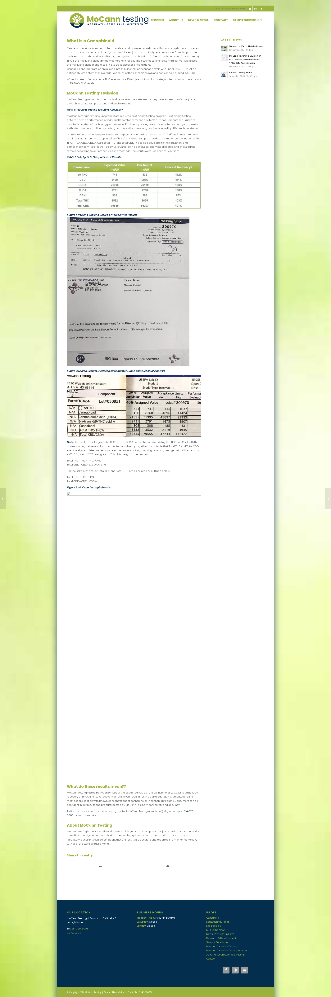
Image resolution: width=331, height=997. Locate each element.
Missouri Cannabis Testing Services (226, 950)
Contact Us (74, 932)
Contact (210, 958)
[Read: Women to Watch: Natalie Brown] (224, 48)
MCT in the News (215, 930)
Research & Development (221, 938)
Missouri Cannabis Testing (221, 946)
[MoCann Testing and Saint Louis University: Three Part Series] (328, 498)
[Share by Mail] (167, 866)
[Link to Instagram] (255, 8)
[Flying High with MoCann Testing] (3, 498)
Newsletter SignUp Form (220, 934)
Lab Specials (213, 925)
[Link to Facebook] (261, 8)
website (92, 815)
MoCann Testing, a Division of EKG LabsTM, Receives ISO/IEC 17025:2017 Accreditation (245, 59)
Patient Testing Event (240, 72)
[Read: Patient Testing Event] (224, 74)
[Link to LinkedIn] (249, 8)
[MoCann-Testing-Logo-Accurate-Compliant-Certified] (109, 20)
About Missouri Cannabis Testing (225, 954)
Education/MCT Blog (217, 921)
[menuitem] (157, 20)
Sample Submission (217, 942)
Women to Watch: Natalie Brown (246, 46)
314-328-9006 (79, 928)
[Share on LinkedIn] (100, 866)
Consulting (212, 917)
